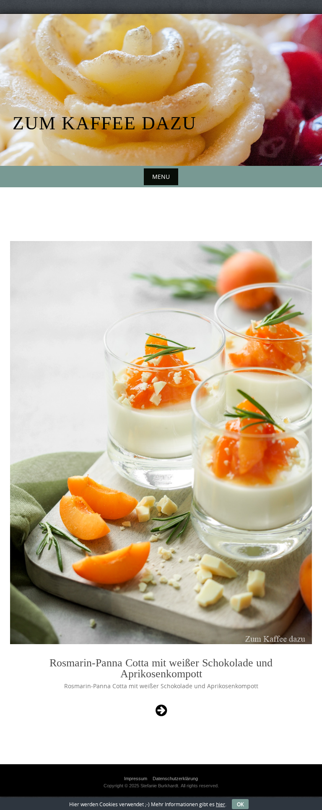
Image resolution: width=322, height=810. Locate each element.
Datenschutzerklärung (175, 778)
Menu (161, 177)
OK (240, 804)
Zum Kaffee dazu (105, 123)
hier (220, 804)
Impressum (135, 778)
